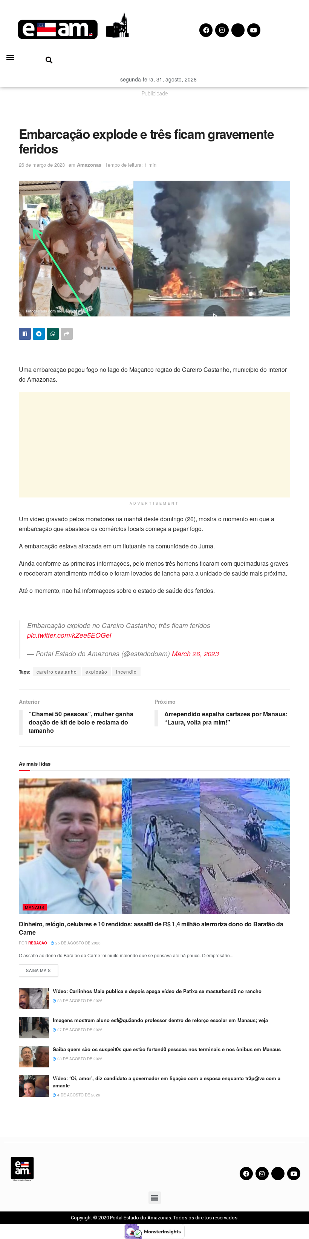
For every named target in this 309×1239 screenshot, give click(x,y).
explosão (96, 671)
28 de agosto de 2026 (79, 1000)
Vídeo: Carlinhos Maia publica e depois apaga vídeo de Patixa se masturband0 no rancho (158, 991)
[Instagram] (262, 1173)
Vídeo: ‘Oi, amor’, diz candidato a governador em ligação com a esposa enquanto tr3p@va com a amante (166, 1082)
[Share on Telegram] (39, 334)
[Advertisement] (154, 444)
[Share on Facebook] (25, 334)
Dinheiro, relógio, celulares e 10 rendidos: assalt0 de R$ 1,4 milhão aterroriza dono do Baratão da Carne (151, 928)
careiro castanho (57, 671)
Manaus (34, 907)
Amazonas (89, 164)
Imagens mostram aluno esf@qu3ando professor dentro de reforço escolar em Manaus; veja (160, 1020)
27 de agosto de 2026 (79, 1029)
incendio (126, 671)
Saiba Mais (42, 968)
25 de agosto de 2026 (77, 943)
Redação (37, 943)
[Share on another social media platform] (67, 334)
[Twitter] (278, 1173)
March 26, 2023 (195, 653)
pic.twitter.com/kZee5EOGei (69, 635)
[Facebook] (246, 1173)
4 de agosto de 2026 (78, 1095)
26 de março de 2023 (42, 164)
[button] (10, 57)
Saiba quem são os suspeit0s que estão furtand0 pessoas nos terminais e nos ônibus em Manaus (167, 1049)
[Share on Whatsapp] (53, 334)
